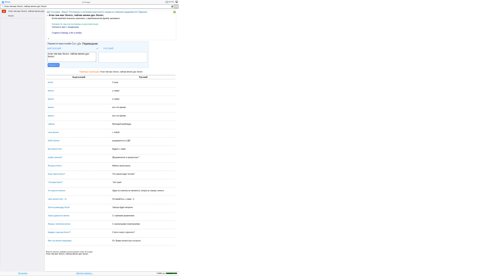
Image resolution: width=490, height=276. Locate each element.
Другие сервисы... (84, 273)
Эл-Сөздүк (86, 2)
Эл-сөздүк (22, 273)
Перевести (53, 65)
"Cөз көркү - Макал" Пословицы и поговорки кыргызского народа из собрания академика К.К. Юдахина (98, 12)
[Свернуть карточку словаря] (174, 12)
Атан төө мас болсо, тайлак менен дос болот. (26, 13)
